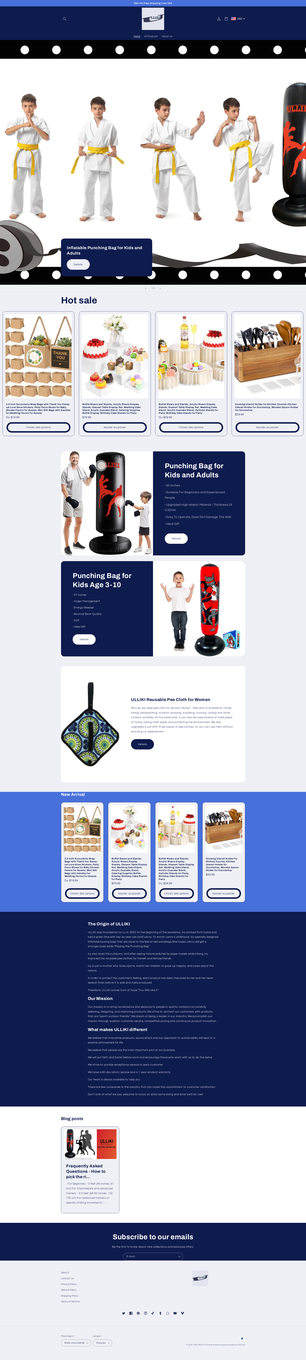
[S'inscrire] (179, 1257)
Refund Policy (68, 1290)
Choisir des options (38, 427)
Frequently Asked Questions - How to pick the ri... (86, 1171)
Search (65, 1272)
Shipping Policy (69, 1296)
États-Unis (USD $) (74, 1343)
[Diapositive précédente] (145, 288)
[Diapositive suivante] (160, 288)
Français (101, 1343)
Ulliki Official (198, 1345)
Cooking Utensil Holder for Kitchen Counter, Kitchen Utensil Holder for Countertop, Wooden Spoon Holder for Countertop (266, 407)
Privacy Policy (69, 1284)
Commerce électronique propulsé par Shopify (225, 1345)
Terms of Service (70, 1301)
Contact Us (67, 1278)
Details (78, 264)
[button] (64, 18)
